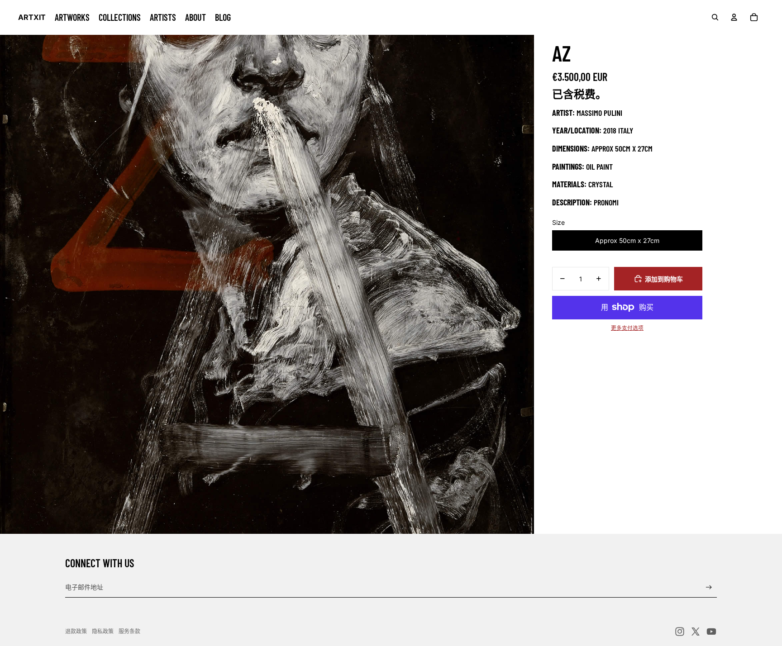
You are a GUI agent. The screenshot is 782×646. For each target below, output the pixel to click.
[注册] (709, 587)
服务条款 (129, 631)
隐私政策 (103, 631)
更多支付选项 (627, 328)
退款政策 (76, 631)
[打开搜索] (715, 17)
